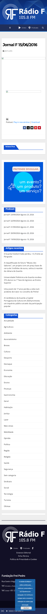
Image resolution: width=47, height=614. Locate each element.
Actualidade (9, 320)
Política (7, 444)
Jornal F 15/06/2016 (20, 45)
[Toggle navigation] (9, 28)
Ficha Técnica (23, 556)
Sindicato (8, 481)
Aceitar (26, 608)
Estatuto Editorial (23, 552)
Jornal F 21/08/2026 (12, 227)
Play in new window (22, 122)
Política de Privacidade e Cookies (23, 559)
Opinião (7, 438)
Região (7, 450)
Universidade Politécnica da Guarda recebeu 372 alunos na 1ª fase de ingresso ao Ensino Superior (23, 280)
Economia (8, 370)
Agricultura (8, 327)
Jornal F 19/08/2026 (12, 239)
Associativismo (10, 339)
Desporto (8, 358)
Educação (8, 376)
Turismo (7, 500)
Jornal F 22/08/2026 (12, 221)
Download (35, 122)
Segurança (8, 469)
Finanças (7, 389)
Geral (6, 401)
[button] (42, 27)
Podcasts (35, 28)
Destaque (8, 364)
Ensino (7, 382)
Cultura (7, 351)
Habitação (8, 407)
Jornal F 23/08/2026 (12, 214)
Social (6, 488)
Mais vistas (8, 426)
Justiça (6, 413)
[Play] (7, 119)
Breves (7, 345)
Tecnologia (8, 494)
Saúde (6, 463)
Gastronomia (9, 395)
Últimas (7, 506)
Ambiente (8, 333)
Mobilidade (8, 432)
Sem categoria (10, 475)
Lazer (6, 419)
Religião (7, 457)
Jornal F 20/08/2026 (12, 233)
